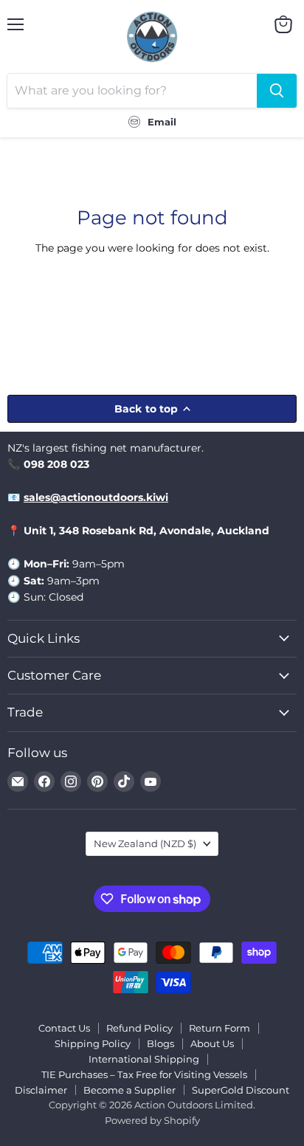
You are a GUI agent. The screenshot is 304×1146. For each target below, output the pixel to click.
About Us (212, 1043)
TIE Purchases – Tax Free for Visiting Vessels (144, 1074)
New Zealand (145, 843)
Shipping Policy (93, 1043)
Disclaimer (41, 1090)
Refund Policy (139, 1028)
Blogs (160, 1043)
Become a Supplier (129, 1090)
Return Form (219, 1028)
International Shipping (144, 1059)
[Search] (277, 91)
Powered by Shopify (152, 1120)
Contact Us (64, 1028)
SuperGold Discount (240, 1090)
